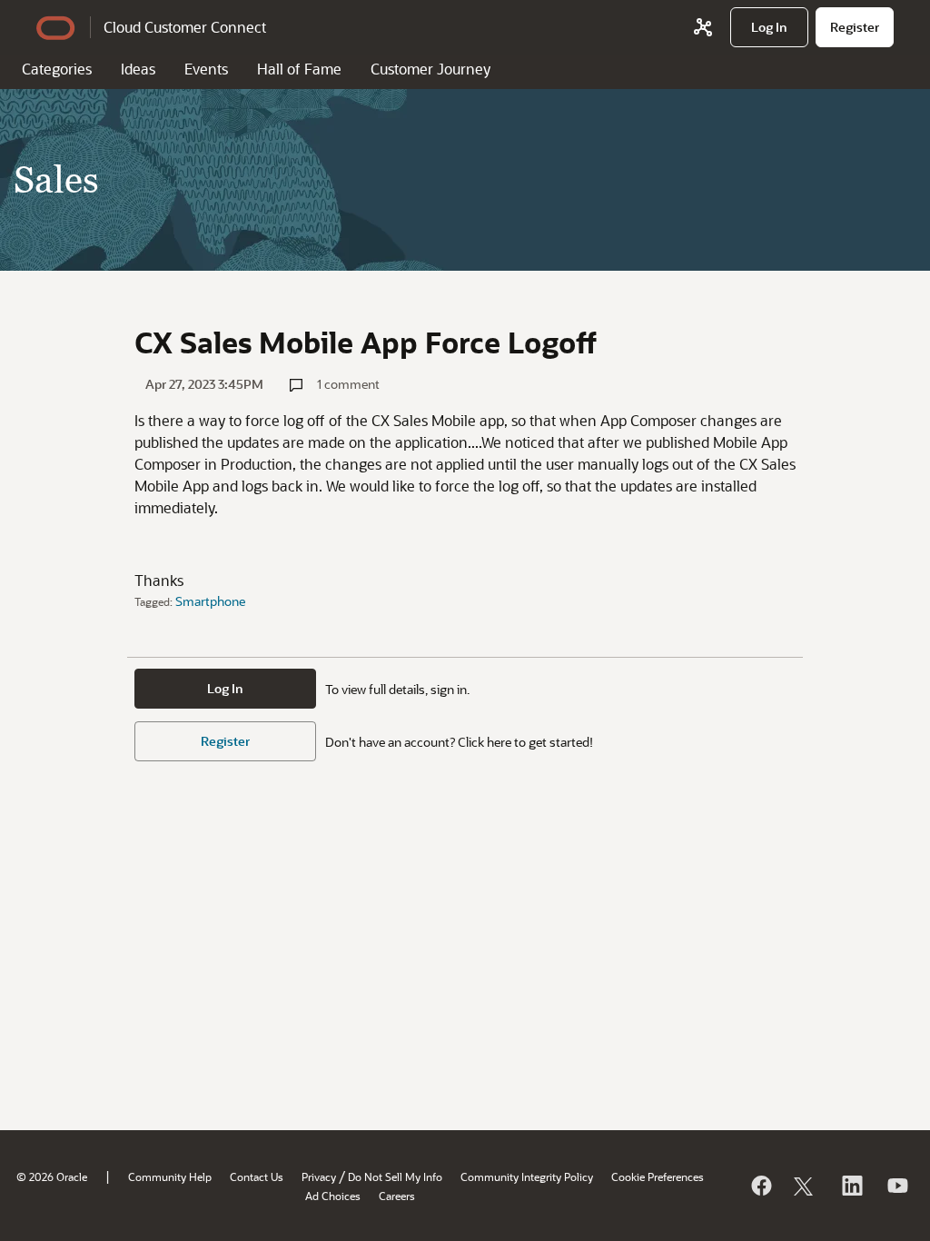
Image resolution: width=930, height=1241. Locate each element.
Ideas (138, 68)
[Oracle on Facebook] (760, 1185)
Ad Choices (333, 1195)
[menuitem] (769, 27)
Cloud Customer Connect (185, 26)
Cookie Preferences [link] (657, 1176)
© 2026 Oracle (51, 1176)
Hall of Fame (299, 68)
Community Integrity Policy (526, 1176)
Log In (225, 688)
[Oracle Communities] (703, 27)
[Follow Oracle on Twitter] (805, 1185)
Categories (57, 68)
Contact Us (256, 1176)
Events (206, 68)
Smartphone (210, 601)
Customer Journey (430, 68)
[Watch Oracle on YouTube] (896, 1185)
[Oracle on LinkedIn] (851, 1185)
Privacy (319, 1176)
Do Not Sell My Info (395, 1176)
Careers (397, 1195)
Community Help (170, 1176)
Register (225, 741)
